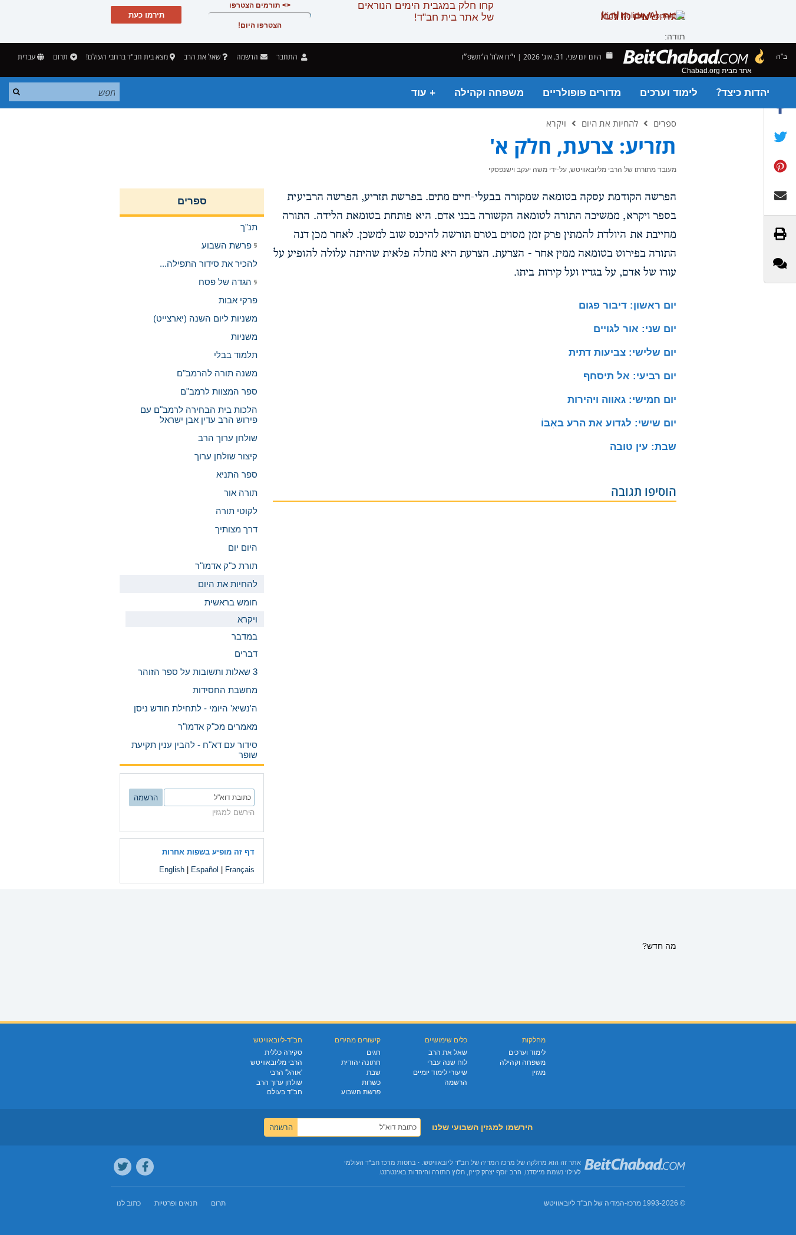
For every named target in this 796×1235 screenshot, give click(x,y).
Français (240, 869)
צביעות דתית (622, 352)
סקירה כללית (283, 1052)
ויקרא (556, 123)
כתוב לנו (129, 1203)
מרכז (634, 1203)
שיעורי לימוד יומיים (440, 1072)
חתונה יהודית (361, 1062)
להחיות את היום (610, 123)
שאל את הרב (202, 57)
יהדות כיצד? (742, 93)
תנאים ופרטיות (175, 1203)
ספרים (664, 123)
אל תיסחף (629, 376)
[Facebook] (145, 1167)
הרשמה (455, 1082)
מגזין (539, 1072)
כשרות (371, 1082)
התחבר (287, 57)
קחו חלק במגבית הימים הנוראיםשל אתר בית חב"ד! (426, 11)
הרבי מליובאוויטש (276, 1062)
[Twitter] (122, 1167)
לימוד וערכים (669, 93)
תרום (60, 57)
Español (205, 869)
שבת (373, 1072)
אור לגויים (634, 329)
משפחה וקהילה (489, 93)
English (171, 869)
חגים (373, 1052)
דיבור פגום (627, 305)
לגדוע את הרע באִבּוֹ (608, 423)
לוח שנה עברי (447, 1062)
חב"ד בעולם (284, 1092)
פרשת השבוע (361, 1092)
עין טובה (643, 446)
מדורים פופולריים (582, 93)
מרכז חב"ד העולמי (369, 1162)
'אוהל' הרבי (285, 1072)
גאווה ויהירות (621, 399)
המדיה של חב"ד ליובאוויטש (584, 1203)
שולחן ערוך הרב (279, 1082)
